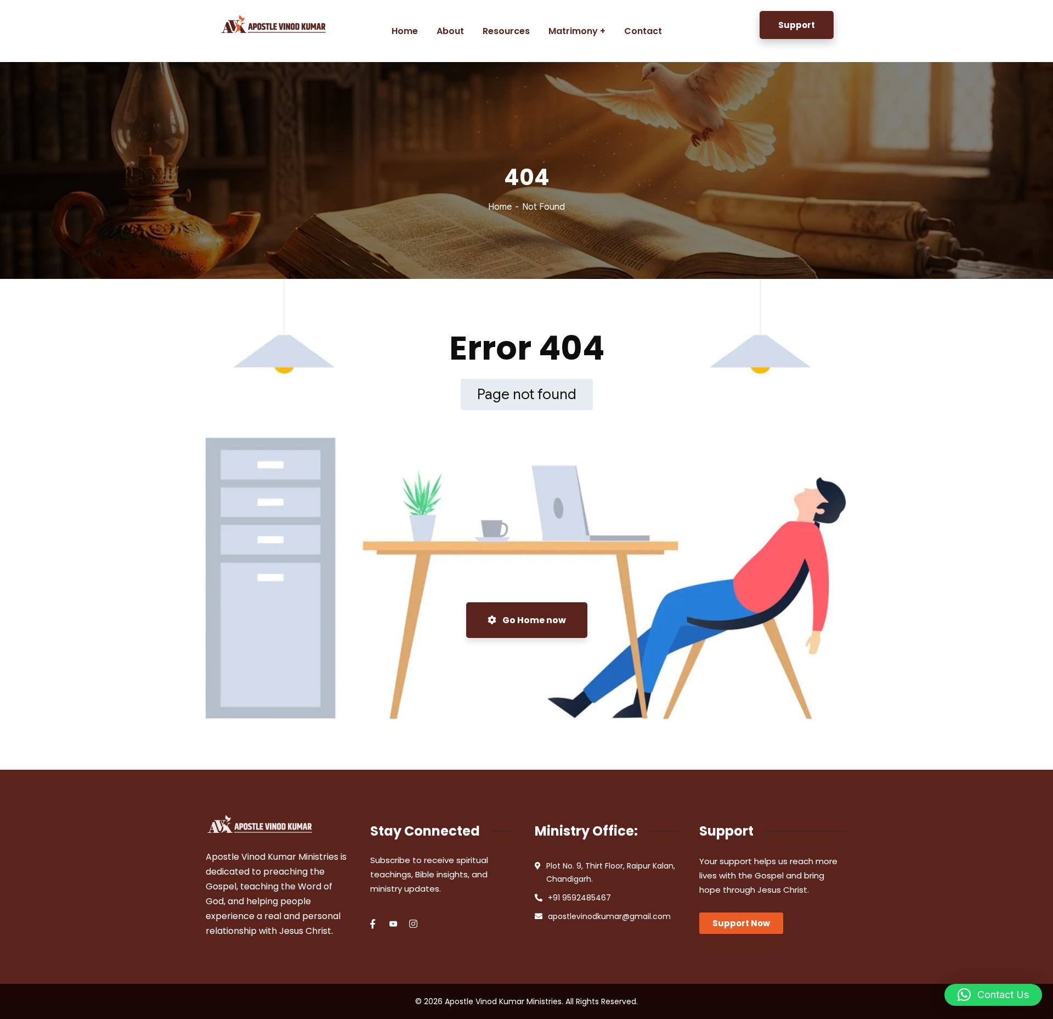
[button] (993, 995)
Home (500, 206)
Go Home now (533, 620)
